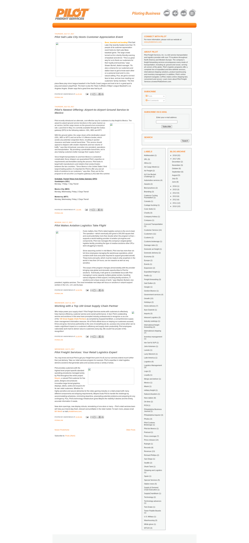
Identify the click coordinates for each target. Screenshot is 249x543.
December (176, 162)
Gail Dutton (148, 283)
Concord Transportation (153, 224)
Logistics (147, 362)
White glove (148, 524)
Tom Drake (148, 507)
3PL (145, 159)
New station (148, 398)
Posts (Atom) (70, 436)
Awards (147, 184)
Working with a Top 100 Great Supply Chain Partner (86, 306)
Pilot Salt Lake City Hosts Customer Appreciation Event (89, 37)
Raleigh (147, 444)
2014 (175, 193)
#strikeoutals (149, 155)
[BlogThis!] (94, 94)
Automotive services (152, 180)
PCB (146, 405)
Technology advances (152, 501)
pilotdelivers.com (75, 411)
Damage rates (149, 245)
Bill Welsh (58, 411)
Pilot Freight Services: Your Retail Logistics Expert (86, 352)
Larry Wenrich (149, 354)
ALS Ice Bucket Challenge (150, 175)
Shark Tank (148, 467)
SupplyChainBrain (151, 493)
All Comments (153, 101)
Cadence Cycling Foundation (151, 197)
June (174, 182)
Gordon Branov (150, 291)
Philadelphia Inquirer (152, 415)
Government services (152, 295)
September (176, 172)
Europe (147, 260)
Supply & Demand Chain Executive (151, 489)
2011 (175, 203)
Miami (146, 386)
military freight (149, 390)
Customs (147, 238)
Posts (149, 96)
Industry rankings (150, 321)
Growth (147, 298)
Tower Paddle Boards (152, 511)
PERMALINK (59, 97)
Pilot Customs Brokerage (149, 424)
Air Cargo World (150, 167)
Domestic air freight (151, 249)
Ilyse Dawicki (149, 310)
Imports (147, 314)
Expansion (148, 268)
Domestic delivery (151, 253)
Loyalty (147, 375)
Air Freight (148, 171)
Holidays (147, 302)
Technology (148, 497)
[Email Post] (87, 94)
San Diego (148, 459)
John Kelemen (149, 346)
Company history (150, 217)
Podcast (147, 432)
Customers (148, 234)
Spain (146, 476)
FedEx (146, 276)
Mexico (147, 383)
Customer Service (151, 230)
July (174, 179)
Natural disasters (150, 394)
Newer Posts (60, 430)
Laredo (147, 350)
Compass (148, 220)
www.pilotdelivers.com (153, 42)
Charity (147, 213)
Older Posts (130, 430)
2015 (175, 190)
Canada (147, 201)
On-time (147, 402)
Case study (148, 209)
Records (147, 448)
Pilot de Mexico (150, 429)
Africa (146, 163)
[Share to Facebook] (99, 94)
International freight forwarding (151, 326)
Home (67, 430)
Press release (149, 440)
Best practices (149, 188)
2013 (175, 196)
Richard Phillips (150, 455)
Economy (147, 257)
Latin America (149, 358)
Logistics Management (153, 365)
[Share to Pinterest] (102, 94)
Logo (146, 371)
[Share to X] (97, 94)
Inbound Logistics (151, 317)
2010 (175, 206)
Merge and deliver (151, 379)
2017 (175, 159)
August (175, 175)
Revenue (147, 451)
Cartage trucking (150, 205)
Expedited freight (150, 272)
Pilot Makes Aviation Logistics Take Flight (80, 225)
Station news (149, 484)
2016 (175, 186)
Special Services (150, 480)
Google (147, 287)
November (176, 165)
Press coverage (150, 436)
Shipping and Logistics (153, 470)
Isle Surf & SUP (150, 343)
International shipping (152, 331)
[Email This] (91, 94)
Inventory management (153, 337)
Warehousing (149, 520)
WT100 (147, 528)
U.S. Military (148, 517)
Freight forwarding (151, 279)
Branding (147, 192)
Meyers (57, 378)
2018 (175, 155)
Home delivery (149, 306)
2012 (175, 200)
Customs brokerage (152, 241)
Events (146, 264)
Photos (147, 419)
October (175, 169)
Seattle (147, 463)
